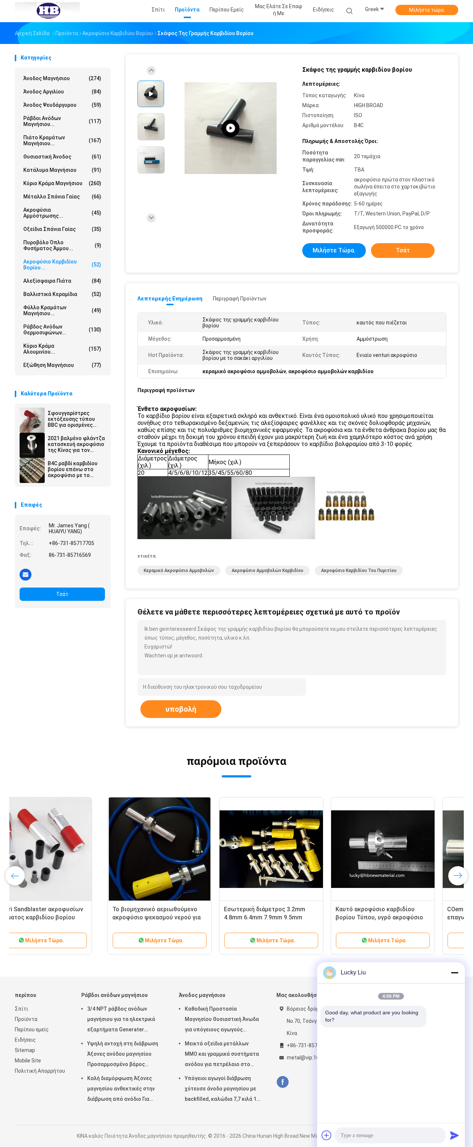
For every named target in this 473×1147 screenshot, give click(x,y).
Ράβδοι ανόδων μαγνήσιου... (62, 121)
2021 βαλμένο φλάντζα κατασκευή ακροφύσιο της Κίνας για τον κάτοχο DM (76, 444)
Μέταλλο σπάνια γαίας (62, 197)
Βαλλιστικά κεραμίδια (62, 294)
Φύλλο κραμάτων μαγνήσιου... (62, 310)
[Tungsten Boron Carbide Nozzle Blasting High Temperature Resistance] (231, 128)
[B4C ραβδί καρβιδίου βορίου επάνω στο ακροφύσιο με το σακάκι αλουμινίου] (32, 470)
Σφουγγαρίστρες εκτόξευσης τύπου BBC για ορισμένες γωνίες (71, 419)
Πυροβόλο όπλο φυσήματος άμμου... (62, 245)
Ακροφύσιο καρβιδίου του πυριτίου (359, 570)
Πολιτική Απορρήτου (40, 1071)
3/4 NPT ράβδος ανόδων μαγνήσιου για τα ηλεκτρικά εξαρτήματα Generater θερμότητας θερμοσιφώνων (122, 1020)
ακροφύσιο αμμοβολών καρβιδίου (267, 570)
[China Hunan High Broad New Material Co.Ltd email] (25, 574)
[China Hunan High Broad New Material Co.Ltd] (47, 11)
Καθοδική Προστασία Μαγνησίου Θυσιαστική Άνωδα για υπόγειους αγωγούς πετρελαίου (222, 1020)
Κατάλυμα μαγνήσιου (62, 170)
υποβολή (181, 709)
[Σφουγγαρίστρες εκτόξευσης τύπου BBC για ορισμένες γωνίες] (32, 420)
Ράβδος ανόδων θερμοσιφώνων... (62, 330)
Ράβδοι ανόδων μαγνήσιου (114, 995)
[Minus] (454, 972)
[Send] (454, 1135)
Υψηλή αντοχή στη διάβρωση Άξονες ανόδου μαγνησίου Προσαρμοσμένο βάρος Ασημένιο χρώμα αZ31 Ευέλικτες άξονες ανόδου (122, 1055)
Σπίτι (21, 1009)
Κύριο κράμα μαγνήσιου (62, 183)
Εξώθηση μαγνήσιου (62, 365)
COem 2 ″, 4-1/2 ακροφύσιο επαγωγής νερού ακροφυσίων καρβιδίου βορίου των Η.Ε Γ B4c (398, 917)
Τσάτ (62, 594)
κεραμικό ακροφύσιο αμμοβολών (179, 570)
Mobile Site (28, 1060)
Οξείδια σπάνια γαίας (62, 229)
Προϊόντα (26, 1019)
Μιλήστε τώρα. (427, 10)
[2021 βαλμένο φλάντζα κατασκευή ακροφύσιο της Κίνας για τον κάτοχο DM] (32, 445)
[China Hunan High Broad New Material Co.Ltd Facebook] (282, 1082)
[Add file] (326, 1135)
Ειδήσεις (25, 1040)
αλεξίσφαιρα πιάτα (62, 281)
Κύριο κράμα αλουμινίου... (62, 349)
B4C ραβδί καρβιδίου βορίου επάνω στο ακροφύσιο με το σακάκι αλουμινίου (73, 469)
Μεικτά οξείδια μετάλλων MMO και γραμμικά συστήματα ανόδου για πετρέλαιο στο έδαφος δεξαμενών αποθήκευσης (222, 1055)
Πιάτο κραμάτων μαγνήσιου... (62, 140)
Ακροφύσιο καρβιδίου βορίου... (62, 264)
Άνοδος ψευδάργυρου (62, 105)
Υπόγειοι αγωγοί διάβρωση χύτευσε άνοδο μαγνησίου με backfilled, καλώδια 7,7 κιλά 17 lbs (222, 1089)
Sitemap (25, 1050)
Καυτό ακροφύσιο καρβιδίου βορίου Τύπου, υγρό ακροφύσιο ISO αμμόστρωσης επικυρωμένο (287, 917)
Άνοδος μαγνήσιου (62, 78)
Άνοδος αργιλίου (62, 92)
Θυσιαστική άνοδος (62, 157)
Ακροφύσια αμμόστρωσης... (62, 213)
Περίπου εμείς (32, 1029)
